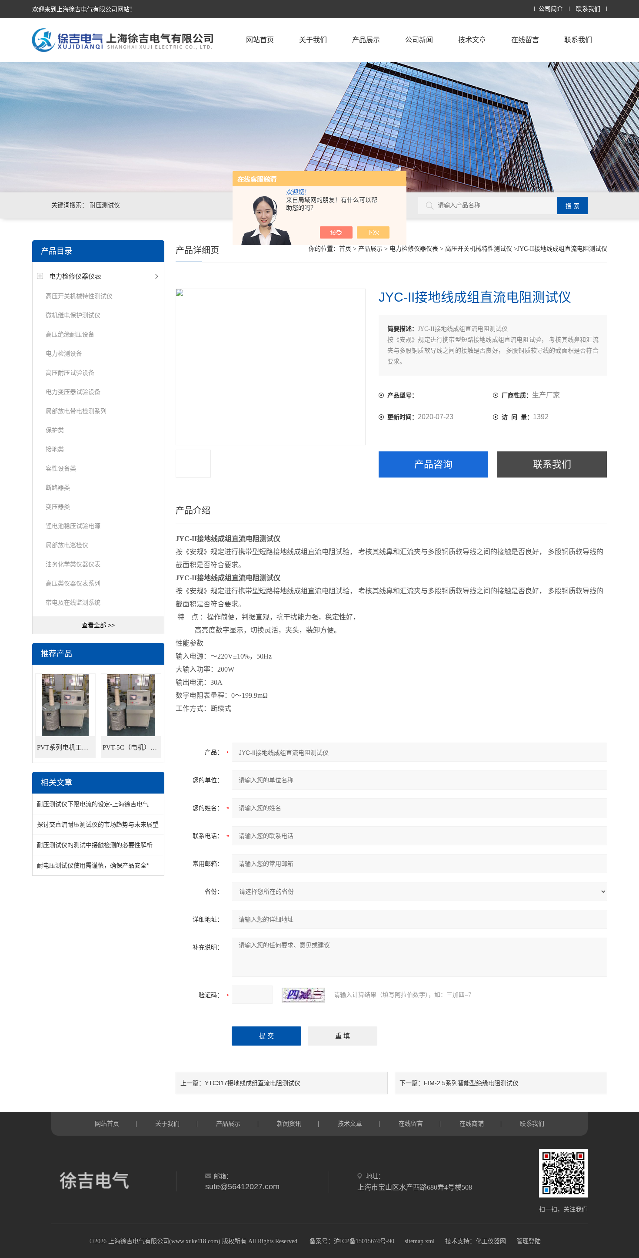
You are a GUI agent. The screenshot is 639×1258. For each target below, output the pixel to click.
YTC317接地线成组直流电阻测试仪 (252, 1083)
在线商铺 (471, 1123)
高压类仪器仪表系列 (73, 583)
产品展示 (366, 40)
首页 (345, 249)
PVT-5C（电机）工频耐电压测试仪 (132, 747)
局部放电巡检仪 (67, 545)
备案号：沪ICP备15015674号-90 (352, 1241)
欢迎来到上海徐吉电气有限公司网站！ (84, 9)
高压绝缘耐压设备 (70, 334)
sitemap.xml (420, 1241)
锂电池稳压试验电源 (73, 525)
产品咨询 (433, 464)
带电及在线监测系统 (73, 602)
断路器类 (58, 487)
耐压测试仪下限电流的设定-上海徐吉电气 (93, 804)
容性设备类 (61, 468)
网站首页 (260, 40)
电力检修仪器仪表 (75, 276)
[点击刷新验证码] (303, 995)
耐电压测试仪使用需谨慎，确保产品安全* (93, 865)
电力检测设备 (64, 353)
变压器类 (58, 506)
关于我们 (313, 40)
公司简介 (551, 9)
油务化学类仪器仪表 (73, 564)
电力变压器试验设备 (73, 391)
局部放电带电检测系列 (76, 410)
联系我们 (588, 9)
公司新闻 (419, 40)
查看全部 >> (98, 625)
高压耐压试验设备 (70, 372)
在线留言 (525, 40)
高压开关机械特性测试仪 (79, 296)
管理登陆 (528, 1241)
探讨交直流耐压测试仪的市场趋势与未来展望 (98, 824)
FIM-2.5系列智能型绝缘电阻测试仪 (471, 1083)
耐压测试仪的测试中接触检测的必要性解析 (95, 844)
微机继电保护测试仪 (73, 315)
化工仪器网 (491, 1241)
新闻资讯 (289, 1123)
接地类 (55, 449)
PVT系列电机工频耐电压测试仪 (66, 747)
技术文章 (472, 40)
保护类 (55, 430)
